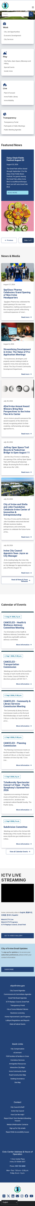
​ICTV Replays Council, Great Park (13, 925)
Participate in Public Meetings (14, 126)
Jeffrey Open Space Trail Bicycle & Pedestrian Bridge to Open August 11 (17, 450)
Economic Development (12, 35)
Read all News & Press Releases (19, 580)
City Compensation (17, 1049)
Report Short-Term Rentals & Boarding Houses (17, 1119)
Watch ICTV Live (7, 919)
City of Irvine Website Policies (17, 1009)
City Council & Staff (17, 1107)
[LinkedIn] (12, 1197)
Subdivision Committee (15, 827)
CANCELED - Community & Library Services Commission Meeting (17, 704)
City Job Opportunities (12, 32)
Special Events (9, 67)
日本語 (3, 915)
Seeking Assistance (17, 1079)
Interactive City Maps (17, 1067)
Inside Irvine (8, 71)
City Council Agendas (17, 991)
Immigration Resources (17, 1064)
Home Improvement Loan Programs (17, 1017)
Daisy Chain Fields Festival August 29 (15, 159)
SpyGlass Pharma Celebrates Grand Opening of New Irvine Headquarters (17, 293)
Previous (10, 240)
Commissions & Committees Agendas (17, 994)
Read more (12, 193)
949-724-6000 (20, 1166)
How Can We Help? (17, 1115)
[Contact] (17, 1197)
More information (22, 645)
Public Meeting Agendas (12, 130)
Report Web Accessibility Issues (17, 1132)
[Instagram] (22, 1197)
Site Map (17, 1082)
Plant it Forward (9, 93)
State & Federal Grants (17, 1024)
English (22, 912)
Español (15, 915)
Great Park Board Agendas (17, 998)
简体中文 (29, 912)
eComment (17, 1053)
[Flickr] (4, 1197)
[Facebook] (26, 1197)
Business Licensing (17, 1013)
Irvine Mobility (9, 100)
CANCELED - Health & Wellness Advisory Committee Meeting (15, 625)
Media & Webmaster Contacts (17, 1124)
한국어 (9, 915)
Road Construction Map (17, 1075)
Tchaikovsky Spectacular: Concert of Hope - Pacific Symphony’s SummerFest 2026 (17, 786)
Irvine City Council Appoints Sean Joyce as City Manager (16, 553)
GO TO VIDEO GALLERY (13, 936)
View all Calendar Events (19, 852)
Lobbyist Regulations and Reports (17, 1020)
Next (23, 240)
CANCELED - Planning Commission (15, 744)
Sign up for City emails (17, 1128)
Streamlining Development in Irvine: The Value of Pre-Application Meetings (17, 352)
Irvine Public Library (11, 97)
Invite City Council (17, 1111)
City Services (8, 39)
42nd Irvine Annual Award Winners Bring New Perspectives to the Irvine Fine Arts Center (17, 410)
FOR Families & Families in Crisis (17, 1056)
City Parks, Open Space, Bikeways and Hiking (17, 62)
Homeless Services (17, 1060)
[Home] (5, 5)
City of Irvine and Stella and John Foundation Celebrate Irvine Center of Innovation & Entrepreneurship (17, 509)
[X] (8, 1197)
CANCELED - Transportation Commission (11, 664)
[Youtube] (31, 1197)
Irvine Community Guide (17, 1071)
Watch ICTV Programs (9, 922)
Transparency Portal (11, 122)
